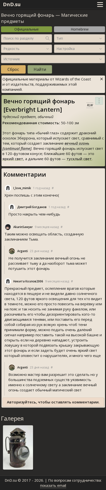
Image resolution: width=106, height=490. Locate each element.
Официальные (26, 29)
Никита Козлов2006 (28, 281)
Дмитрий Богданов (32, 207)
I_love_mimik (22, 188)
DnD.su (12, 4)
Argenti (22, 251)
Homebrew (79, 29)
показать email (53, 485)
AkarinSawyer (23, 227)
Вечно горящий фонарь (27, 15)
